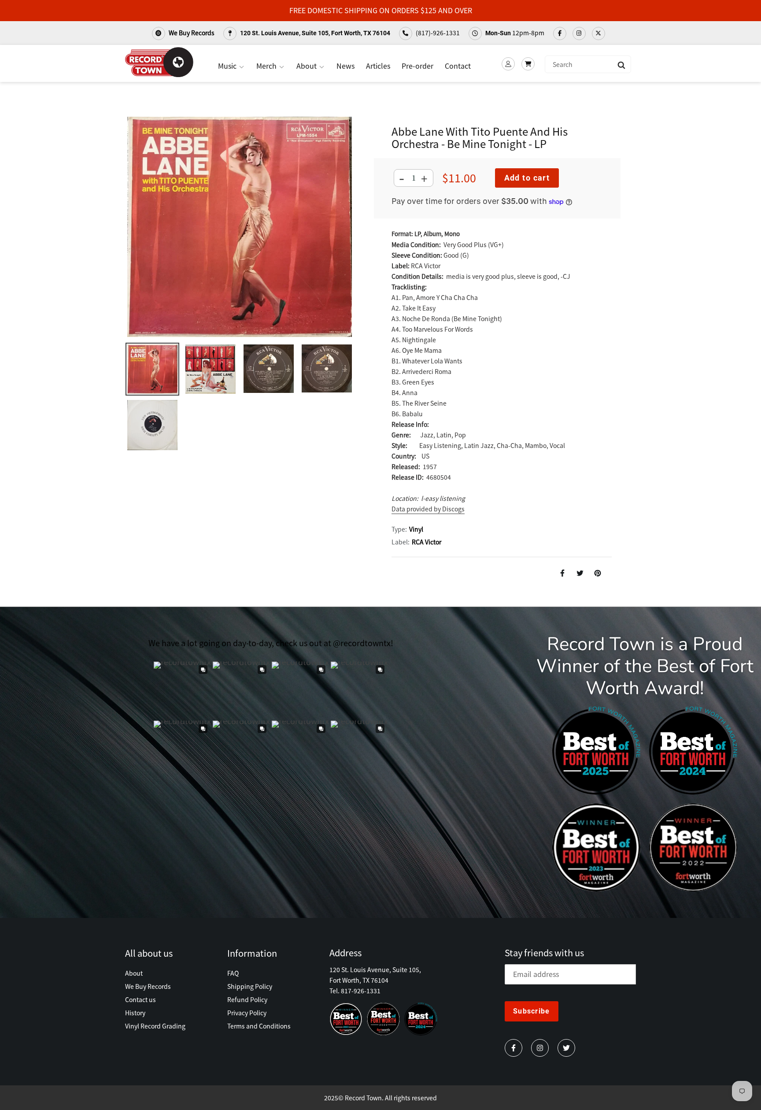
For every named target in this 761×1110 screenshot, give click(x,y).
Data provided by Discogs (428, 508)
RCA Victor (426, 541)
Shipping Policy (249, 986)
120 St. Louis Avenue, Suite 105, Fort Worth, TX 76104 (314, 33)
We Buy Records (190, 32)
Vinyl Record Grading (155, 1025)
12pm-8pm (514, 32)
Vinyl (416, 529)
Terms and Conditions (259, 1025)
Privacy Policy (246, 1012)
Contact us (140, 999)
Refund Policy (247, 999)
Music (228, 65)
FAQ (233, 973)
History (135, 1012)
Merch (267, 65)
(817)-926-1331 (437, 32)
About (307, 65)
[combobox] (588, 64)
